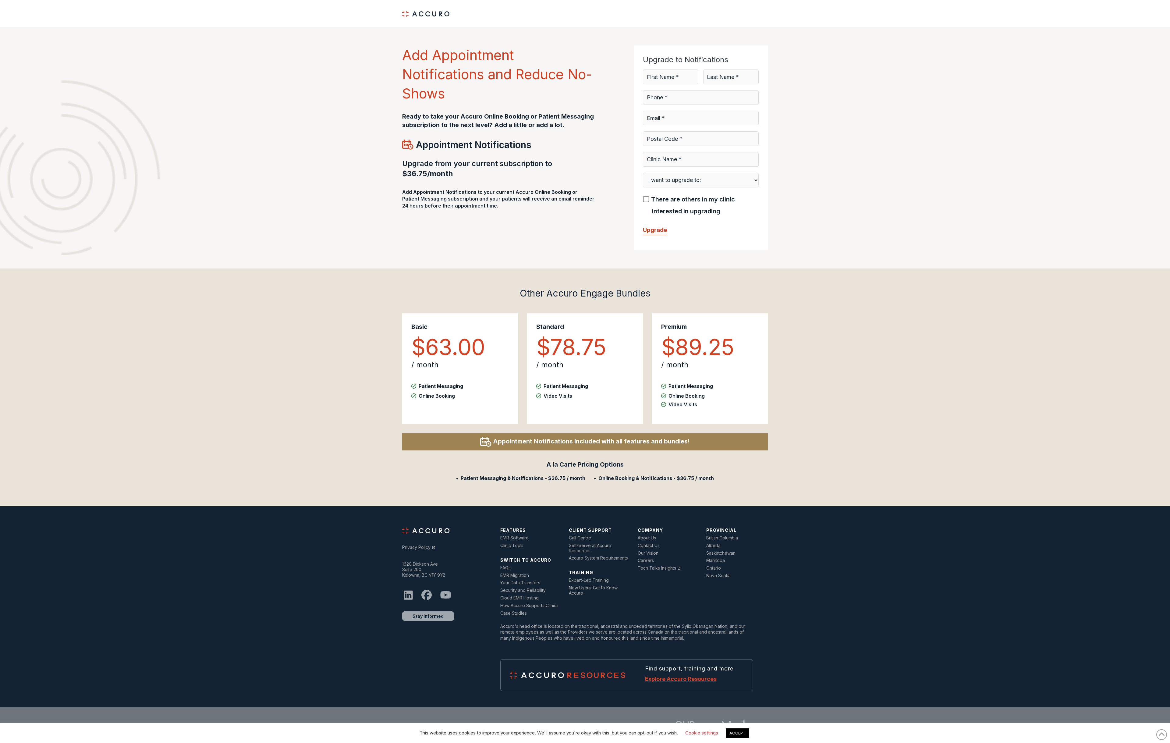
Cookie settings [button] (701, 733)
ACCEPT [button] (737, 733)
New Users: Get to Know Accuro (593, 590)
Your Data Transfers (520, 582)
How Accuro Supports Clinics (529, 605)
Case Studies (513, 613)
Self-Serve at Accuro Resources (590, 548)
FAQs (505, 567)
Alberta (713, 545)
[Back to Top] (1161, 734)
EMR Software (514, 537)
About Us (647, 537)
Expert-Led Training (589, 580)
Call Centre (580, 537)
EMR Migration (514, 575)
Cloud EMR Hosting (519, 597)
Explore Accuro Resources (681, 679)
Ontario (713, 568)
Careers (646, 560)
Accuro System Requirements (598, 558)
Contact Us (649, 545)
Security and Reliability (523, 590)
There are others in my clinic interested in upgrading (693, 205)
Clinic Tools (511, 545)
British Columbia (722, 537)
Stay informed (428, 616)
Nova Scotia (718, 575)
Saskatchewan (721, 553)
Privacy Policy (418, 547)
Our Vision (648, 553)
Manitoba (715, 560)
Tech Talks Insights (659, 568)
